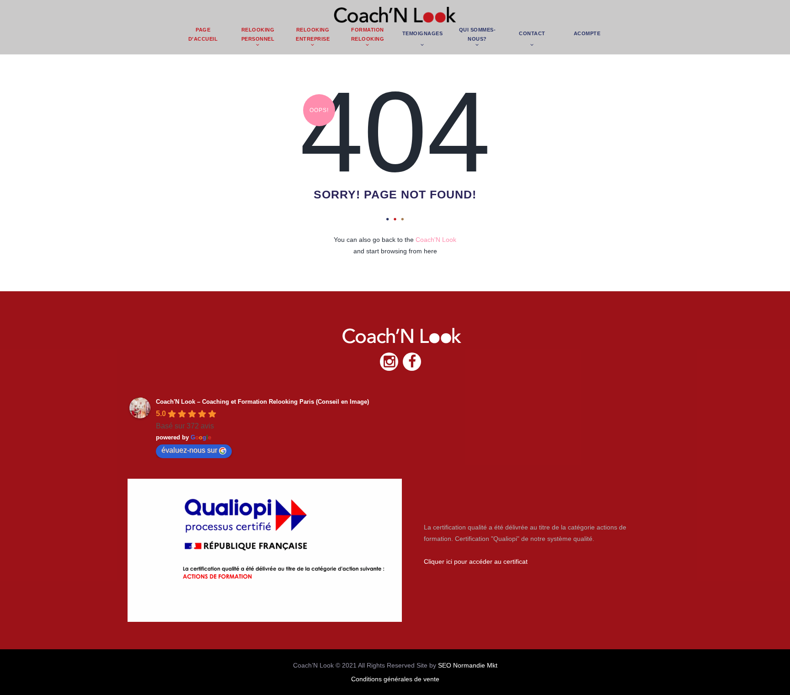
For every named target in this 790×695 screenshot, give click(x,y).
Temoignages (422, 33)
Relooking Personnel (258, 34)
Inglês (587, 8)
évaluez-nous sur (189, 450)
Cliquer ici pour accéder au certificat (476, 561)
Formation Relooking (367, 34)
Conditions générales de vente (395, 679)
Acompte (587, 33)
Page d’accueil (203, 34)
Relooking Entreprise (313, 34)
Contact (532, 33)
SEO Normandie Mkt (467, 665)
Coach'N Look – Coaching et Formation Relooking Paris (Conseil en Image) (262, 401)
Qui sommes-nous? (477, 34)
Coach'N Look (436, 239)
